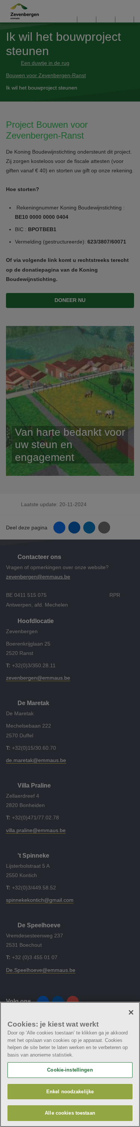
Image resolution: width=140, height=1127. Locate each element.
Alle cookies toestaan (70, 1113)
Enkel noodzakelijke (70, 1091)
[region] (70, 1064)
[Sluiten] (131, 1012)
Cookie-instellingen (70, 1070)
